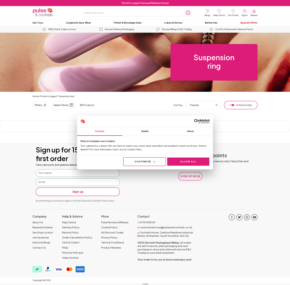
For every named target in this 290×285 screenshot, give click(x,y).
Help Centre (69, 222)
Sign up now (190, 176)
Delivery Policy (70, 227)
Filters (38, 105)
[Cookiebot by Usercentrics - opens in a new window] (196, 121)
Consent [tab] (99, 131)
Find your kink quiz (72, 252)
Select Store (61, 105)
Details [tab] (145, 131)
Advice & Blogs (41, 242)
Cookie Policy (109, 227)
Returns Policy (70, 232)
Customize (143, 161)
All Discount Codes (112, 232)
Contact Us (39, 247)
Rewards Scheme (42, 227)
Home (35, 96)
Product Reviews (111, 247)
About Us (37, 222)
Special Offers (249, 22)
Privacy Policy (107, 200)
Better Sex (211, 22)
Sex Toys (37, 22)
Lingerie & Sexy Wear (78, 22)
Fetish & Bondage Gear (128, 22)
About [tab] (190, 131)
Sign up (77, 191)
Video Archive (70, 257)
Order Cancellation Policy (77, 237)
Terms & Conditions (112, 242)
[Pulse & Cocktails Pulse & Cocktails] (50, 12)
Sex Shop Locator (42, 232)
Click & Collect (70, 242)
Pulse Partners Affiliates (114, 222)
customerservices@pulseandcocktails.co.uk (164, 227)
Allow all (188, 161)
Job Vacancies (40, 237)
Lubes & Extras (173, 22)
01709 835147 (146, 222)
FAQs (65, 247)
